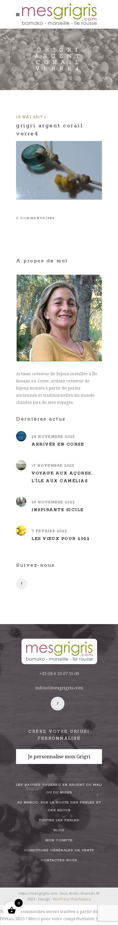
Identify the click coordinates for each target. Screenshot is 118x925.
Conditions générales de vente (59, 850)
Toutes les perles (59, 820)
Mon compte (59, 840)
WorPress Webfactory (72, 899)
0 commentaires (35, 218)
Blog (59, 830)
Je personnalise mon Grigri (59, 756)
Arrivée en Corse (58, 444)
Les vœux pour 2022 (61, 538)
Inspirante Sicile (58, 510)
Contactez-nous (59, 860)
